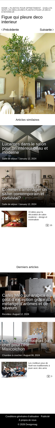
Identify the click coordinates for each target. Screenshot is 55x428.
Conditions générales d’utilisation (22, 416)
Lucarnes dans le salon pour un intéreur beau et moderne (25, 148)
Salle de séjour (9, 158)
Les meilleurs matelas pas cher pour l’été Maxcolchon (26, 344)
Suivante (46, 29)
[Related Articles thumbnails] (14, 234)
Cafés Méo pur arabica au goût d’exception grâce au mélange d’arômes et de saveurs (26, 301)
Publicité (45, 416)
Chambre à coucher (12, 355)
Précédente (11, 29)
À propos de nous (27, 420)
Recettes (6, 314)
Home (4, 8)
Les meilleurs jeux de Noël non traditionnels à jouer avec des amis (39, 365)
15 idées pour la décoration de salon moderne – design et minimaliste (37, 216)
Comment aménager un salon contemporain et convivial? (24, 193)
